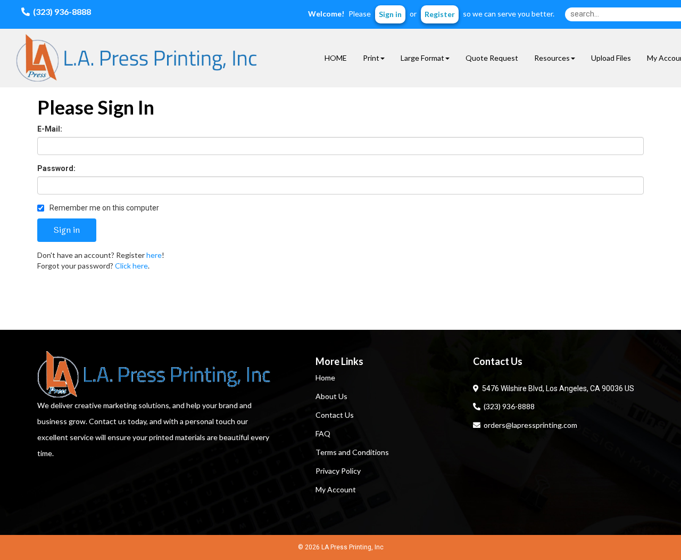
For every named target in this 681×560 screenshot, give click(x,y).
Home (325, 377)
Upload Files (611, 57)
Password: (56, 168)
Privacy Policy (338, 470)
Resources (552, 57)
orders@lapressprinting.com (528, 424)
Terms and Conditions (352, 452)
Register (440, 14)
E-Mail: (49, 129)
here (154, 254)
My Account (335, 489)
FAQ (322, 433)
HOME (336, 57)
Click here (131, 265)
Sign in (390, 14)
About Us (331, 396)
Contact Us (334, 414)
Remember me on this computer (103, 208)
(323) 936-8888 (507, 406)
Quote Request (492, 57)
